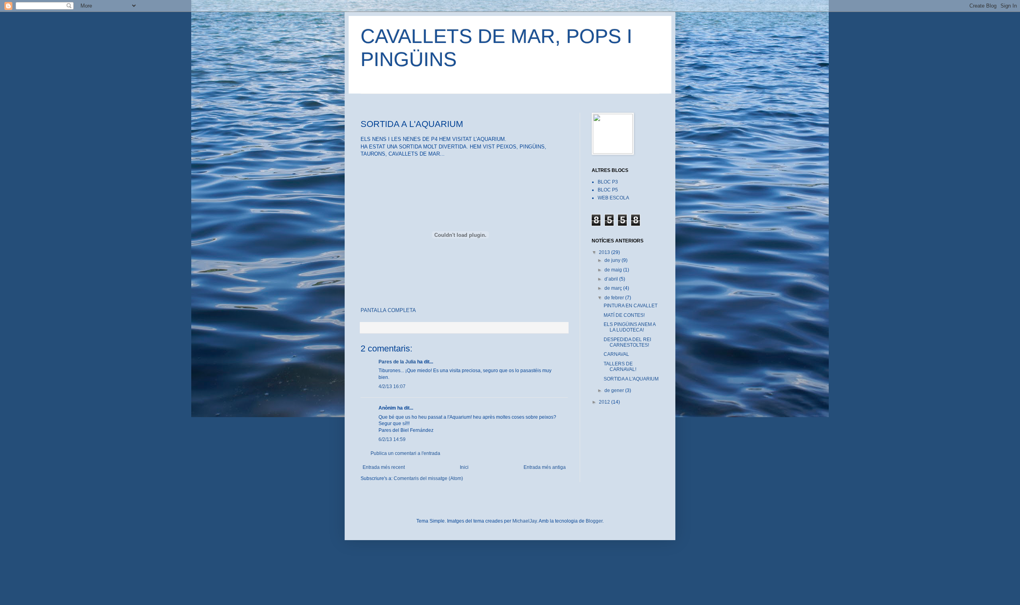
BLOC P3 (608, 182)
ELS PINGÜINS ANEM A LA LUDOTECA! (629, 327)
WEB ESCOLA (613, 198)
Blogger (594, 521)
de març (613, 288)
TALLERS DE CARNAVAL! (620, 366)
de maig (613, 270)
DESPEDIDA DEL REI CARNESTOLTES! (627, 342)
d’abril (611, 279)
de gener (614, 390)
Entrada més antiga (545, 467)
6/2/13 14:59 (392, 439)
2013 (605, 252)
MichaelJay (524, 521)
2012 (605, 402)
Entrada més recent (384, 467)
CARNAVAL (616, 354)
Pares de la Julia (397, 362)
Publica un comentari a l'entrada (405, 453)
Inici (464, 467)
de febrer (614, 298)
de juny (613, 260)
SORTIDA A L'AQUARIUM (631, 379)
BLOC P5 (608, 190)
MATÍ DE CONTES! (624, 315)
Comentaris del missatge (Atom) (428, 478)
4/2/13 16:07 (392, 386)
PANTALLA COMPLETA (388, 310)
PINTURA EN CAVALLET (630, 305)
